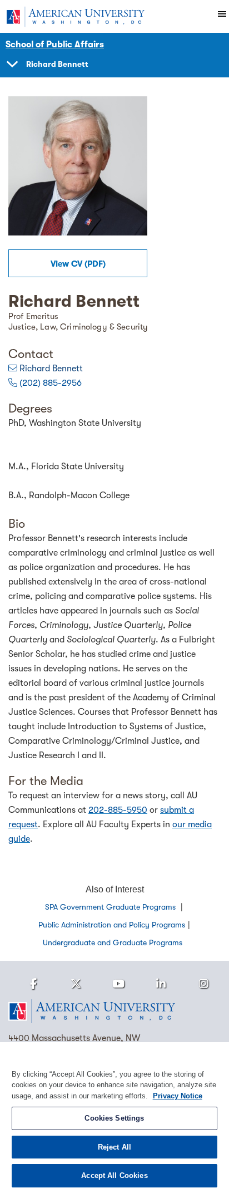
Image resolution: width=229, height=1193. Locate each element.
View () (78, 264)
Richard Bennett (51, 369)
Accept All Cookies (114, 1175)
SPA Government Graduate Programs (111, 906)
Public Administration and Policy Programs (111, 924)
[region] (114, 1117)
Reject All (114, 1147)
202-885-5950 (117, 810)
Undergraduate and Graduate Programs (112, 942)
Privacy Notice (177, 1096)
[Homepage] (114, 1011)
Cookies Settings (114, 1118)
